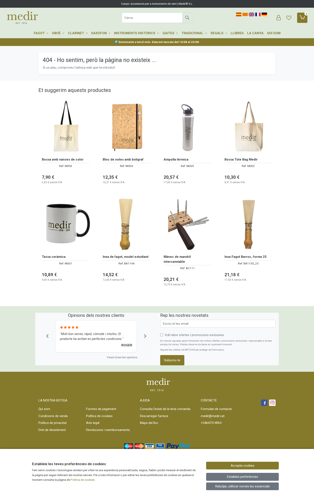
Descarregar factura (154, 416)
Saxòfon (99, 33)
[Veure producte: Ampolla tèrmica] (187, 127)
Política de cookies (99, 416)
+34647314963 (211, 423)
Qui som (273, 33)
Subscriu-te (172, 360)
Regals (217, 33)
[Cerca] (187, 18)
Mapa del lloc (149, 423)
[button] (47, 336)
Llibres (237, 33)
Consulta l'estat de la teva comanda (165, 409)
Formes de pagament (101, 409)
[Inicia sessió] (278, 18)
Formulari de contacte (216, 409)
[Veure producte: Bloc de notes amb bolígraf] (126, 127)
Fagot (39, 33)
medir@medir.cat (212, 416)
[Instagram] (272, 403)
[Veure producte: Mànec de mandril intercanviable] (187, 224)
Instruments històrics (135, 33)
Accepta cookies (242, 466)
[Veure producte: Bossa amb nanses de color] (65, 127)
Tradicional (193, 33)
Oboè (57, 33)
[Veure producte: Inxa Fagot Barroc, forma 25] (248, 224)
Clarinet (76, 33)
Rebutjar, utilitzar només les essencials (242, 486)
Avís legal (92, 423)
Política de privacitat (52, 423)
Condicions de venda (53, 416)
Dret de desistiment (52, 430)
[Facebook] (264, 403)
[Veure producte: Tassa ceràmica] (65, 224)
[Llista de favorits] (289, 18)
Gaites (169, 33)
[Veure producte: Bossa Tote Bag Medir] (248, 127)
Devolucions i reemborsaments (108, 430)
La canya (255, 33)
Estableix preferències (242, 477)
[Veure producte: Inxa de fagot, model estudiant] (126, 224)
